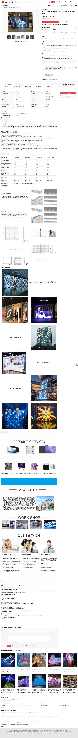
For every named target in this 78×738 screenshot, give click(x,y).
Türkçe (60, 731)
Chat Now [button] (69, 21)
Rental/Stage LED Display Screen (25, 701)
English (14, 731)
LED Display (13, 7)
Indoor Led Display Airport (43, 716)
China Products (18, 730)
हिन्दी (53, 731)
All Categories (4, 5)
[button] (54, 86)
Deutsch (37, 731)
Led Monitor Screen (5, 724)
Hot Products (13, 730)
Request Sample (64, 24)
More (2, 726)
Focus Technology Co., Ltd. (32, 733)
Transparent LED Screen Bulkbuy (22, 724)
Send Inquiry (50, 21)
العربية (45, 731)
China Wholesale (34, 730)
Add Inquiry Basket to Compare (21, 41)
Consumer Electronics (7, 7)
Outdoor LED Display (5, 716)
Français (25, 731)
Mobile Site (62, 730)
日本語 (51, 731)
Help (58, 5)
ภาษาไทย (56, 731)
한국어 (48, 731)
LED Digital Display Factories (17, 722)
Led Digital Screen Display (63, 722)
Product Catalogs (16, 699)
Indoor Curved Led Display (32, 716)
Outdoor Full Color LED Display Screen (45, 701)
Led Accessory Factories (37, 722)
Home (2, 7)
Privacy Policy (55, 733)
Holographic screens (61, 703)
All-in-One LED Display (23, 703)
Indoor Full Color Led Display (54, 716)
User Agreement (45, 733)
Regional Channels (51, 730)
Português (21, 731)
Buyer (53, 5)
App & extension (64, 5)
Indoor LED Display (18, 7)
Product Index (57, 730)
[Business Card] (75, 88)
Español (17, 731)
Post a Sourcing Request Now (30, 645)
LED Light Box (24, 716)
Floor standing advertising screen (25, 705)
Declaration (50, 733)
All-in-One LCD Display (61, 701)
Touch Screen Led (53, 722)
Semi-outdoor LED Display (15, 716)
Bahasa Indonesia (68, 731)
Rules (76, 5)
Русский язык (30, 731)
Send (9, 645)
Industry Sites (46, 730)
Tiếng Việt (63, 731)
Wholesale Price (40, 730)
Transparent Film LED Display (6, 701)
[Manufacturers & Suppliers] (7, 2)
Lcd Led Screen (45, 722)
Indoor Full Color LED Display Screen (7, 703)
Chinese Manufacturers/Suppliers (26, 730)
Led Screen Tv (13, 724)
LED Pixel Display (42, 703)
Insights (66, 730)
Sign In (43, 79)
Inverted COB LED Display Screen (63, 705)
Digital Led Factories (27, 722)
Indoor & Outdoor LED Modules (44, 705)
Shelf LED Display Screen (5, 705)
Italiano (34, 731)
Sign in (76, 2)
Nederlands (41, 731)
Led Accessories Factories (6, 722)
